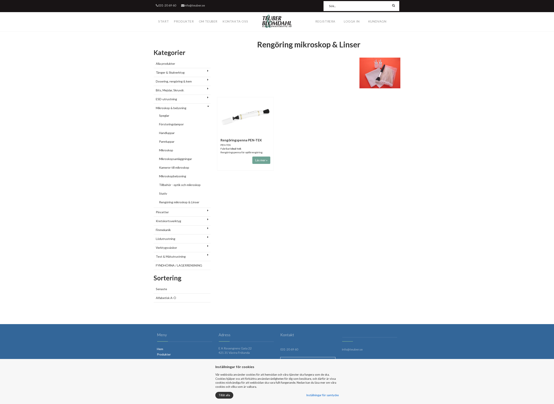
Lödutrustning (165, 239)
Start (163, 21)
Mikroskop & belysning (171, 108)
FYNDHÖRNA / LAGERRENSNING (179, 265)
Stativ (163, 193)
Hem (160, 349)
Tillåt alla (224, 395)
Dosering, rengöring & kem (174, 81)
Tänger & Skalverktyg (170, 72)
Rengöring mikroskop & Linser (179, 202)
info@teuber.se (194, 5)
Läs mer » (261, 160)
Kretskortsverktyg (168, 221)
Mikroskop (166, 150)
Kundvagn (377, 21)
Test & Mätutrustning (171, 256)
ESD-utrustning (166, 99)
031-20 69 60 (167, 5)
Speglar (164, 115)
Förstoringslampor (171, 124)
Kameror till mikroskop (174, 167)
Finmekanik (163, 230)
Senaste (161, 289)
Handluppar (167, 133)
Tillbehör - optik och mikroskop (180, 185)
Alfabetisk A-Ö (166, 298)
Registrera (325, 21)
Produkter (184, 21)
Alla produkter (165, 63)
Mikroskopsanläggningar (175, 159)
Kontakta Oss (235, 21)
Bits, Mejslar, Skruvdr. (170, 90)
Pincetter (162, 212)
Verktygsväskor (166, 247)
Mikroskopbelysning (172, 176)
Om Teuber (208, 21)
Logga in (352, 21)
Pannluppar (166, 141)
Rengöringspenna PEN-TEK (241, 140)
